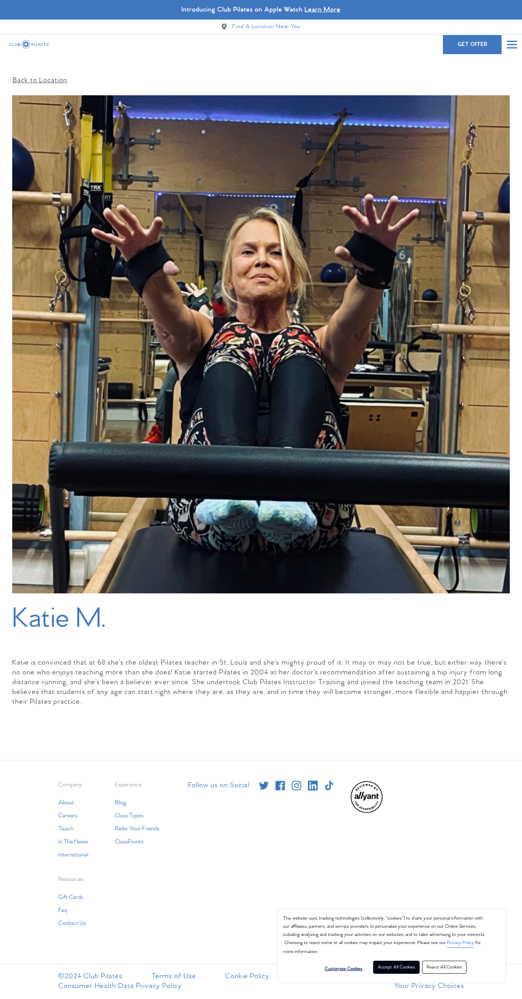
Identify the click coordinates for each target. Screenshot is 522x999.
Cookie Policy (247, 976)
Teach (65, 828)
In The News (73, 841)
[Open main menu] (512, 44)
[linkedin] (313, 785)
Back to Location (40, 80)
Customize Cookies (344, 969)
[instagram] (296, 785)
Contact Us (72, 923)
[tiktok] (329, 785)
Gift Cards (70, 897)
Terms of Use (173, 976)
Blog (120, 802)
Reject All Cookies (444, 967)
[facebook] (280, 785)
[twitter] (264, 785)
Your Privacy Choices (429, 986)
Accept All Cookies (396, 967)
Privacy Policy (460, 943)
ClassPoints (129, 841)
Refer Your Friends (137, 828)
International (73, 854)
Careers (67, 815)
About (66, 802)
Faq (62, 910)
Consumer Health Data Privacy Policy (120, 986)
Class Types (129, 815)
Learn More (323, 9)
